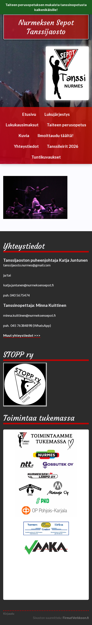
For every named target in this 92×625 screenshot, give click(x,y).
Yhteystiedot (26, 146)
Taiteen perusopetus (66, 124)
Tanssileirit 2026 (62, 146)
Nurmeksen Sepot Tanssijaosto (46, 27)
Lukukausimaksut (22, 124)
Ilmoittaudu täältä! (55, 135)
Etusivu (29, 114)
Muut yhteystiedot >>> (21, 335)
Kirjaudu (8, 613)
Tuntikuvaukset (46, 156)
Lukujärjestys (57, 114)
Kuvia (24, 135)
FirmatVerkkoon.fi (76, 618)
